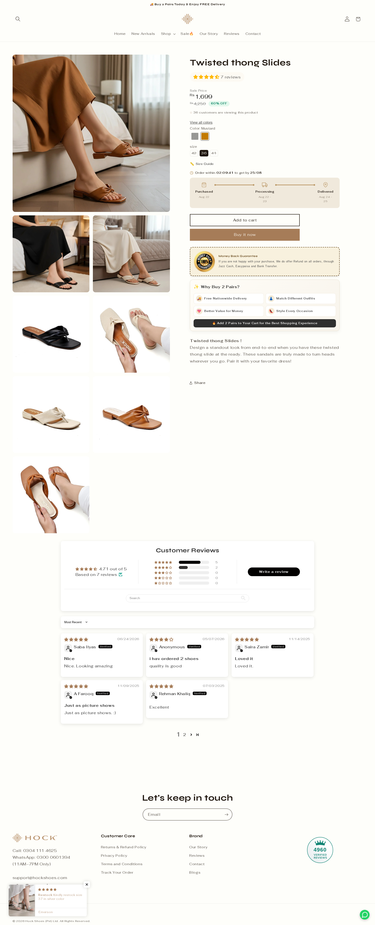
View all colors (201, 122)
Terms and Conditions (122, 864)
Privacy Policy (114, 855)
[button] (18, 19)
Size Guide (202, 164)
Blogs (194, 872)
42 (195, 153)
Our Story (198, 847)
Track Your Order (117, 872)
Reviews (197, 855)
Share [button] (199, 382)
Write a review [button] (274, 571)
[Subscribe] (226, 814)
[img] (76, 639)
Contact (197, 864)
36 (204, 153)
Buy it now (245, 234)
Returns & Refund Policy (123, 847)
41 (214, 153)
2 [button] (184, 734)
